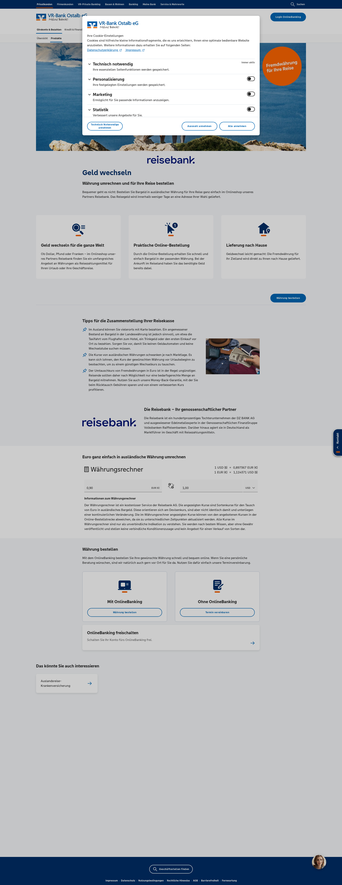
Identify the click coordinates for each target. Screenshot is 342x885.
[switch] (251, 78)
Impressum (133, 50)
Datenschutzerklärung (103, 50)
